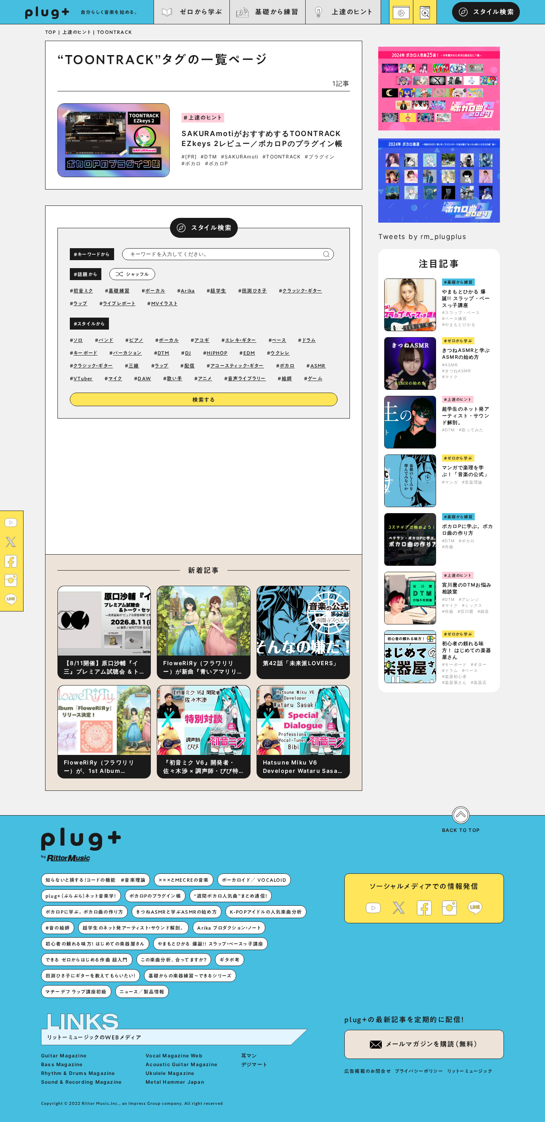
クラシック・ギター (93, 365)
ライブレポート (119, 303)
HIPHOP (217, 352)
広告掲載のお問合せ (367, 1071)
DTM (164, 352)
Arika (188, 290)
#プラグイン (320, 156)
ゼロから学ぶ (201, 11)
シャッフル (137, 274)
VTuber (83, 378)
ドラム (309, 340)
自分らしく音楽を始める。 (109, 12)
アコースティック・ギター (237, 365)
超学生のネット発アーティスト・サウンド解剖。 (466, 415)
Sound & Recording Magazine (81, 1082)
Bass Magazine (62, 1064)
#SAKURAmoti (240, 156)
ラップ (80, 303)
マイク (115, 378)
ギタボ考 (229, 959)
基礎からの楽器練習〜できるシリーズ (190, 975)
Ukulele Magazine (170, 1073)
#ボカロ (191, 163)
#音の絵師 (57, 927)
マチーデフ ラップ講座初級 (76, 991)
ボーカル (155, 290)
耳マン (249, 1056)
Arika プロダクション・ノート (229, 927)
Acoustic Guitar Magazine (181, 1064)
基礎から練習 (276, 11)
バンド (106, 340)
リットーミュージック (469, 1071)
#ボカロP (216, 163)
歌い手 (174, 378)
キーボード (85, 352)
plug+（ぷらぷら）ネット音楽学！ (81, 895)
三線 (133, 365)
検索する (203, 400)
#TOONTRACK (282, 156)
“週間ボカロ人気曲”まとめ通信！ (230, 895)
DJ (188, 352)
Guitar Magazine (64, 1056)
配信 (189, 365)
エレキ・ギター (240, 340)
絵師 (287, 378)
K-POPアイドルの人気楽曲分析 (266, 911)
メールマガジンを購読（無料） (432, 1044)
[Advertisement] (270, 484)
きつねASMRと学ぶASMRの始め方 (466, 353)
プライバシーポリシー (419, 1071)
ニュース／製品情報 (142, 991)
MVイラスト (164, 303)
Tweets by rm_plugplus (422, 237)
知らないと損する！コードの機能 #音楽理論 (95, 879)
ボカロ (287, 365)
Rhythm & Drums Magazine (78, 1073)
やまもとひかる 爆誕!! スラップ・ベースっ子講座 (466, 298)
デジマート (254, 1064)
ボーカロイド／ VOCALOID (254, 879)
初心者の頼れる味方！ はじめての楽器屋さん (466, 650)
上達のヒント (352, 11)
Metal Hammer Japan (175, 1082)
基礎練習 (119, 290)
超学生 (218, 290)
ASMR (318, 365)
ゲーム (315, 378)
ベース (279, 340)
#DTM (209, 156)
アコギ (201, 340)
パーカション (127, 352)
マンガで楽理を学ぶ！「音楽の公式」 (466, 470)
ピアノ (136, 340)
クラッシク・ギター (302, 290)
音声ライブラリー (247, 378)
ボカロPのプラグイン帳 (155, 895)
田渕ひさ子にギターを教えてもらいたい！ (90, 975)
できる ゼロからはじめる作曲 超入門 (86, 959)
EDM (249, 352)
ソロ (78, 340)
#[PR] (189, 156)
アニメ (205, 378)
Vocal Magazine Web (174, 1056)
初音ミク (83, 290)
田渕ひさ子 (254, 290)
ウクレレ (280, 352)
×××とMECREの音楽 (183, 879)
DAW (144, 378)
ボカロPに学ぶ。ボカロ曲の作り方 (467, 529)
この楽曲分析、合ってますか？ (174, 959)
